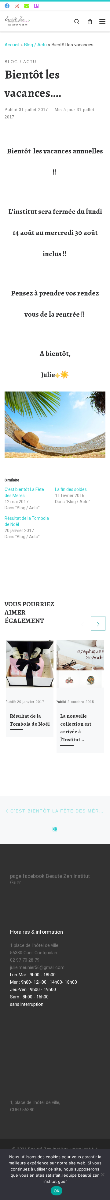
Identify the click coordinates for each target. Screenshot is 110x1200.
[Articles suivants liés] (98, 623)
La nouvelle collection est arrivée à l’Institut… (75, 727)
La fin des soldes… (72, 489)
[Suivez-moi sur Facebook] (7, 6)
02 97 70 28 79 (24, 960)
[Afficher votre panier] (89, 21)
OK (57, 1190)
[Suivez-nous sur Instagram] (17, 6)
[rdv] (36, 6)
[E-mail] (26, 6)
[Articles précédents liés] (82, 623)
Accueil (12, 45)
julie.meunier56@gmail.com (37, 967)
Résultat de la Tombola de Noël (30, 719)
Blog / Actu (35, 45)
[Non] (102, 1174)
